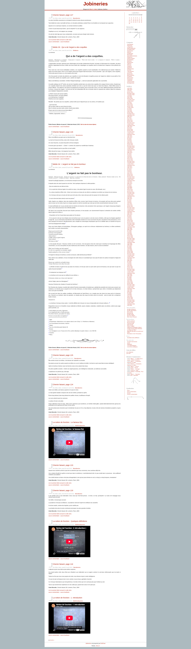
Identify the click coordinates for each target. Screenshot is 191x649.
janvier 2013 (130, 175)
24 (131, 22)
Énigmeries (129, 57)
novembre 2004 (130, 301)
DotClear (103, 643)
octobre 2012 (130, 179)
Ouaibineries (130, 53)
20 (137, 20)
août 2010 (129, 212)
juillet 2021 (129, 89)
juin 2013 (129, 169)
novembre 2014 (130, 147)
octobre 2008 (130, 241)
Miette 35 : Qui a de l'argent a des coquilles (70, 47)
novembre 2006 (130, 270)
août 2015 (129, 135)
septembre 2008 (131, 242)
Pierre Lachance (131, 320)
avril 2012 (129, 187)
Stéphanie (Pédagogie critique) (134, 327)
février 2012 (130, 189)
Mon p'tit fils (130, 311)
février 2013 (130, 174)
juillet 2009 (129, 229)
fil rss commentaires (131, 391)
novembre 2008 (130, 239)
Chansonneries (130, 81)
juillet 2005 (129, 291)
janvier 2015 (130, 144)
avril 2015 (129, 140)
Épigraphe (129, 344)
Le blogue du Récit (131, 329)
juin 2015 (129, 138)
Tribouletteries (130, 71)
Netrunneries (130, 77)
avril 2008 (129, 248)
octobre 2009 (130, 225)
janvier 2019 (130, 106)
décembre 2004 (130, 300)
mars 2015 (129, 142)
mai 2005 (129, 293)
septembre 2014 (131, 149)
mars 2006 (129, 280)
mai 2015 (129, 139)
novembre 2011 (130, 193)
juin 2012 (129, 184)
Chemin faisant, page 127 (63, 15)
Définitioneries (130, 68)
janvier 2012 (130, 191)
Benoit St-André (131, 322)
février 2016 (130, 129)
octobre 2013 (130, 163)
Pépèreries (129, 45)
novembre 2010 (130, 209)
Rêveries (129, 64)
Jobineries (95, 3)
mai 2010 (129, 216)
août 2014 (129, 151)
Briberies (129, 52)
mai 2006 (129, 278)
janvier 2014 (130, 160)
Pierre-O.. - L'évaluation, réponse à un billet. (134, 364)
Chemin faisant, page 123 (63, 465)
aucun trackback (64, 41)
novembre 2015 (130, 131)
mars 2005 (129, 296)
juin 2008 (129, 246)
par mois (128, 353)
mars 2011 (129, 203)
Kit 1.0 (98, 646)
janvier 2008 (130, 252)
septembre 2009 (131, 226)
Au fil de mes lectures (132, 341)
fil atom (129, 392)
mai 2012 (129, 185)
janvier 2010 (130, 221)
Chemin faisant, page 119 (63, 564)
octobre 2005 (130, 287)
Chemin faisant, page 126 (63, 132)
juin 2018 (129, 108)
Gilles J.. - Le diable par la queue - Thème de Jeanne (134, 359)
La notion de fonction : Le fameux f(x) (67, 422)
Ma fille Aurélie (130, 314)
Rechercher (130, 27)
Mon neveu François (132, 316)
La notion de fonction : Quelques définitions (70, 521)
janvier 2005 (130, 298)
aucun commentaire (54, 41)
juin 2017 (129, 117)
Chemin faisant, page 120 (63, 490)
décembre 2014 (130, 146)
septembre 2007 (131, 257)
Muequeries (130, 73)
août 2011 (129, 197)
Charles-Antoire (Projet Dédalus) (134, 328)
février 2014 (130, 158)
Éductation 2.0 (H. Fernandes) (134, 333)
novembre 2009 (130, 224)
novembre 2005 (130, 286)
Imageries (129, 66)
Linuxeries (129, 72)
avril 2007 (129, 264)
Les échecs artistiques (132, 346)
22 (141, 20)
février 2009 (130, 235)
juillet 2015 (129, 137)
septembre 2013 (131, 165)
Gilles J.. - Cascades (135, 374)
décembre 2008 (130, 238)
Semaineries (130, 50)
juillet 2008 (129, 244)
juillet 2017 (129, 116)
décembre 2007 (130, 253)
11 (133, 19)
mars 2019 (129, 103)
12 (135, 19)
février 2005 (130, 297)
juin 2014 (129, 153)
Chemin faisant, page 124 (63, 384)
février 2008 (130, 251)
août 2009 (129, 228)
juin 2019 (129, 102)
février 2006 (130, 282)
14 (139, 19)
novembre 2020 (130, 94)
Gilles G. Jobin (93, 9)
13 (137, 19)
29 (141, 22)
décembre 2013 (130, 161)
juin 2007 (129, 261)
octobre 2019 (130, 101)
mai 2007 (129, 262)
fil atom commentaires (132, 394)
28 (139, 22)
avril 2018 (129, 110)
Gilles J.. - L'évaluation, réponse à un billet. (134, 362)
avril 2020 (129, 96)
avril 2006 (129, 279)
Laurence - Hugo (134, 370)
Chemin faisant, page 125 (63, 355)
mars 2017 (129, 119)
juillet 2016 (129, 126)
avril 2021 (129, 90)
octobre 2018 (130, 107)
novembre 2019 (130, 99)
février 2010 (130, 220)
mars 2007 (129, 265)
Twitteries (129, 63)
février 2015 (130, 143)
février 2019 (130, 104)
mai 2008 (129, 247)
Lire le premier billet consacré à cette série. (60, 39)
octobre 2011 (130, 194)
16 (129, 20)
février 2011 (130, 205)
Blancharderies (130, 75)
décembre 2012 (130, 176)
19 (135, 20)
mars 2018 (129, 111)
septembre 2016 (131, 125)
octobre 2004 (130, 302)
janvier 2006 (130, 283)
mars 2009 (129, 234)
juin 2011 (129, 199)
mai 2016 (129, 128)
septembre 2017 (131, 115)
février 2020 (130, 98)
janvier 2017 (130, 121)
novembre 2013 (130, 162)
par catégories (130, 352)
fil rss (128, 390)
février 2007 (130, 266)
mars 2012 (129, 188)
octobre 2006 (130, 271)
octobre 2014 (130, 148)
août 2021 (129, 88)
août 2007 (129, 259)
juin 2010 (129, 215)
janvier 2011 (130, 206)
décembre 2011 (130, 192)
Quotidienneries (130, 49)
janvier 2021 (130, 92)
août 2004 (129, 305)
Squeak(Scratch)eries (132, 55)
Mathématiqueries (80, 425)
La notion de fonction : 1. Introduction (67, 598)
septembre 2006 (131, 273)
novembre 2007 (130, 255)
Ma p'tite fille (130, 313)
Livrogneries (130, 47)
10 (131, 19)
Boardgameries (130, 82)
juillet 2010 (129, 214)
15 (141, 19)
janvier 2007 (130, 268)
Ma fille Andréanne (131, 309)
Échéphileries (130, 59)
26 (135, 22)
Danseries (129, 67)
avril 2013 (129, 171)
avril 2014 (129, 156)
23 (129, 22)
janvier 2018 (130, 112)
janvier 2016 (130, 130)
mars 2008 (129, 250)
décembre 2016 (130, 122)
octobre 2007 (130, 256)
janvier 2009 (130, 237)
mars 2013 (129, 173)
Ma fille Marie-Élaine (131, 310)
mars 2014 (129, 157)
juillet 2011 (129, 198)
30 (129, 23)
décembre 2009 (130, 223)
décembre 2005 (130, 284)
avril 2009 (129, 233)
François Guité (130, 323)
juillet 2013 (129, 167)
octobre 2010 (130, 210)
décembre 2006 (130, 269)
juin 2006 (129, 277)
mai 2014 (129, 155)
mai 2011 (129, 201)
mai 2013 (129, 170)
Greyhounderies (131, 58)
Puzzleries (129, 76)
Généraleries (130, 44)
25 (133, 22)
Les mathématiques (131, 345)
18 (133, 20)
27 (137, 22)
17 (131, 20)
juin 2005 (129, 292)
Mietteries (75, 50)
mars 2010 (129, 219)
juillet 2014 (129, 152)
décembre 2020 (130, 93)
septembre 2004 (131, 304)
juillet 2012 (129, 183)
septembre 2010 (131, 211)
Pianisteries (130, 79)
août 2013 (129, 166)
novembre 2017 (130, 113)
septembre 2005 (131, 288)
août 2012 (129, 181)
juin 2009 (129, 230)
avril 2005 (129, 294)
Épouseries (129, 54)
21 (139, 20)
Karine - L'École (134, 367)
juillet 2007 (129, 260)
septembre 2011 (131, 196)
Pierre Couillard (130, 326)
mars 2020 (129, 97)
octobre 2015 (130, 133)
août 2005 (129, 289)
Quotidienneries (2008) (132, 337)
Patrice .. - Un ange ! (135, 369)
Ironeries (129, 70)
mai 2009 (129, 232)
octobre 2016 (130, 124)
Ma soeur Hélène (131, 315)
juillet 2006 (129, 275)
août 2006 (129, 274)
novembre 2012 (130, 178)
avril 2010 (129, 217)
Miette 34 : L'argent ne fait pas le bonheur (69, 164)
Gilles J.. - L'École (135, 366)
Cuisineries (129, 80)
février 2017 (130, 120)
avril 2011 (129, 202)
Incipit (128, 342)
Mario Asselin (130, 324)
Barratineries (76, 18)
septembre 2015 (131, 134)
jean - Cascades (134, 375)
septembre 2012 (131, 180)
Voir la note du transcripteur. (88, 124)
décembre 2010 (130, 207)
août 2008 (129, 243)
